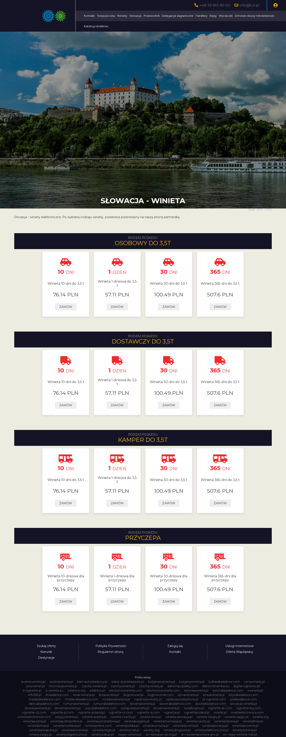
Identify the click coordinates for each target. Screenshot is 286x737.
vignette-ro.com (121, 712)
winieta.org (261, 717)
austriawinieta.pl (61, 682)
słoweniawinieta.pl (166, 708)
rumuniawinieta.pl (76, 704)
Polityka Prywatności (110, 646)
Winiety (122, 15)
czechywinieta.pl (123, 686)
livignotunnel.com (161, 695)
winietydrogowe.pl (177, 730)
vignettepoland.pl (197, 712)
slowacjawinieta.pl (37, 708)
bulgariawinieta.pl (191, 682)
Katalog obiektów (96, 26)
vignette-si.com (148, 712)
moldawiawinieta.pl (116, 699)
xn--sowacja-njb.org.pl (161, 734)
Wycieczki (226, 15)
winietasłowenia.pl (75, 730)
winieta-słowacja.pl (178, 717)
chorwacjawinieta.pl (63, 686)
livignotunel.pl (133, 695)
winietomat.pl (129, 730)
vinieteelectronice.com (34, 717)
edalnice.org (76, 690)
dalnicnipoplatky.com (182, 686)
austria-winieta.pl (33, 682)
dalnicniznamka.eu (215, 686)
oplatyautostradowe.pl (182, 699)
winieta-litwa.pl (150, 717)
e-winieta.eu (54, 690)
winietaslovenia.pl (185, 726)
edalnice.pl (97, 690)
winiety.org (151, 730)
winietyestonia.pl (244, 730)
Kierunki (46, 652)
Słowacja (135, 15)
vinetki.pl (220, 712)
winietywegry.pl (40, 734)
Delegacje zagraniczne (177, 15)
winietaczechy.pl (198, 721)
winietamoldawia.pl (67, 726)
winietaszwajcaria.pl (43, 730)
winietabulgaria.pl (136, 721)
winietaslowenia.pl (245, 726)
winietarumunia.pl (156, 726)
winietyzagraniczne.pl (71, 734)
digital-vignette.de (246, 686)
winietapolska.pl (127, 726)
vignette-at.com (220, 708)
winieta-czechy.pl (123, 717)
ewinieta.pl (255, 690)
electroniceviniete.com (163, 690)
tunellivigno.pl (194, 708)
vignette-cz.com (34, 712)
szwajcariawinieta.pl (135, 708)
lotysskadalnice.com (243, 695)
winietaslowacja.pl (215, 726)
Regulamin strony (111, 652)
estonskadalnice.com (228, 690)
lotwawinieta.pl (213, 695)
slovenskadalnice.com (175, 704)
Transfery (201, 15)
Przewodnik (152, 15)
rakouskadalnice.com (44, 704)
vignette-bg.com (248, 708)
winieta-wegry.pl (208, 717)
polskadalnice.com (243, 699)
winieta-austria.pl (94, 717)
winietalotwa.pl (38, 726)
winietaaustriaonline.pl (66, 721)
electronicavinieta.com (125, 690)
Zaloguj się (175, 646)
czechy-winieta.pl (94, 686)
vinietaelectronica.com (247, 712)
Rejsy (213, 15)
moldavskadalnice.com (81, 699)
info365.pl (34, 695)
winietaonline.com (98, 726)
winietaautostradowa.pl (103, 721)
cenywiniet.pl (35, 686)
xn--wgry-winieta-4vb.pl (240, 734)
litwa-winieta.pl (84, 695)
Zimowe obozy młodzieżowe (254, 15)
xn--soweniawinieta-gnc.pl (200, 734)
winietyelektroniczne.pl (211, 730)
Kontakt (89, 15)
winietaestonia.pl (226, 721)
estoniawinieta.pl (196, 690)
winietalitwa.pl (253, 721)
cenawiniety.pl (254, 682)
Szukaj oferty (46, 646)
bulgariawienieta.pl (161, 682)
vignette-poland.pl (91, 712)
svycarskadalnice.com (101, 708)
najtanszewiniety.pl (148, 699)
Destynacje (46, 658)
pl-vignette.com (214, 699)
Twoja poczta (106, 15)
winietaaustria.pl (34, 721)
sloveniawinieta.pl (142, 704)
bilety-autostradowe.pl (128, 682)
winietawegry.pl (103, 730)
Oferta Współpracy (239, 652)
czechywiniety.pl (151, 686)
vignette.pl (172, 712)
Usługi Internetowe (239, 646)
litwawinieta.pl (109, 695)
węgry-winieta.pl (130, 734)
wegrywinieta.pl (66, 717)
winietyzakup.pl (102, 734)
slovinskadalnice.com (210, 704)
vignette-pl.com (62, 712)
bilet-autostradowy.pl (92, 682)
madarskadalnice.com (45, 699)
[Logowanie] (275, 5)
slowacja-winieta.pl (243, 704)
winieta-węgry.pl (236, 717)
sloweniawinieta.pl (68, 708)
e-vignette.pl (32, 690)
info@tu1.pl (249, 5)
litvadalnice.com (57, 695)
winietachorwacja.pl (167, 721)
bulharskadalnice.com (224, 682)
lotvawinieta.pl (188, 695)
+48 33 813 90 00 (214, 5)
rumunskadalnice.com (109, 704)
